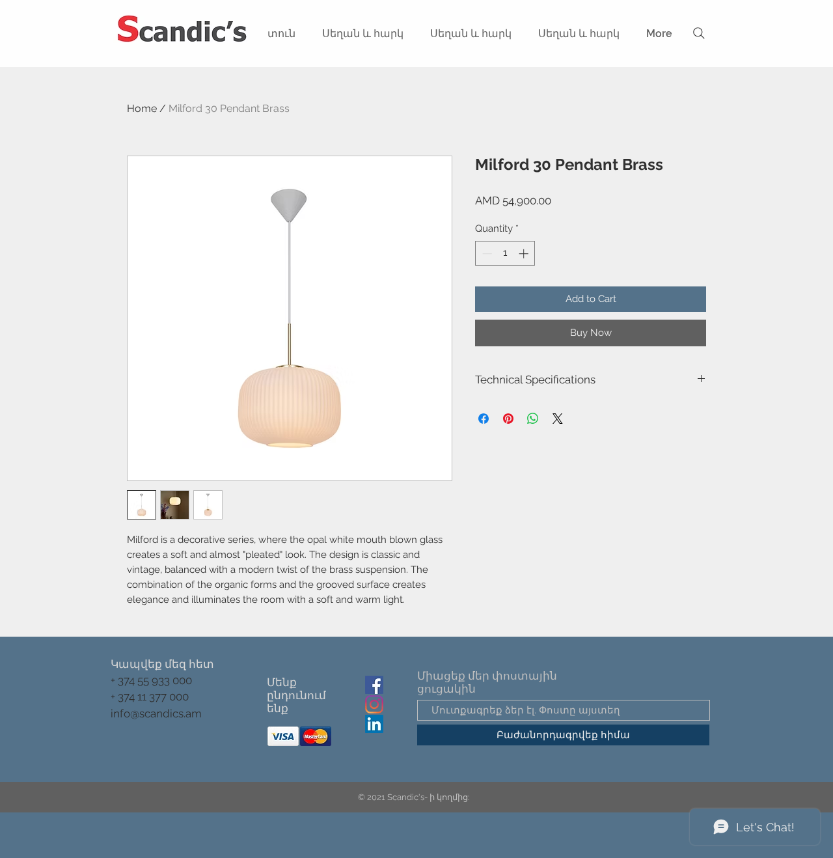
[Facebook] (374, 685)
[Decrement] (486, 254)
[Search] (699, 33)
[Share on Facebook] (483, 418)
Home (142, 108)
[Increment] (525, 254)
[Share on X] (558, 418)
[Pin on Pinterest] (508, 418)
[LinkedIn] (374, 724)
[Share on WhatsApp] (533, 418)
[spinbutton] (505, 254)
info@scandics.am (156, 713)
